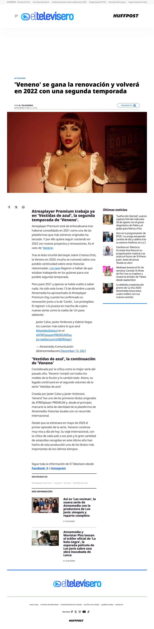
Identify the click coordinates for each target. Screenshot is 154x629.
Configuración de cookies (71, 605)
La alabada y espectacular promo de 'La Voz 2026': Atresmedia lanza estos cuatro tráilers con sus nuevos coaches (130, 291)
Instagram (58, 468)
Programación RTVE (97, 2)
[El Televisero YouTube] (84, 612)
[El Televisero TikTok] (88, 612)
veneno (67, 483)
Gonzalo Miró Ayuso (117, 2)
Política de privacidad (50, 605)
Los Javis (54, 268)
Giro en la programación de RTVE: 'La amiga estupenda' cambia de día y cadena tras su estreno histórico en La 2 (131, 238)
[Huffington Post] (126, 16)
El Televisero (26, 105)
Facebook (38, 468)
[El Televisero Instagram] (80, 612)
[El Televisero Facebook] (72, 611)
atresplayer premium (42, 483)
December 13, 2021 (73, 351)
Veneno (48, 248)
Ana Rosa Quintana (41, 2)
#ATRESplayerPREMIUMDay (54, 335)
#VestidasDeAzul (47, 331)
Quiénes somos (107, 605)
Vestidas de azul (80, 483)
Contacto (119, 605)
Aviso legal (34, 605)
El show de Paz (23, 2)
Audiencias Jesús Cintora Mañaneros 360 (69, 2)
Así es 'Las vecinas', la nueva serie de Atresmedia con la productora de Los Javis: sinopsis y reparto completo (79, 507)
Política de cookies (92, 605)
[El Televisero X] (75, 612)
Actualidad (20, 78)
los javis (58, 483)
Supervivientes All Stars (138, 2)
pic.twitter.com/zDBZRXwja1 (54, 339)
